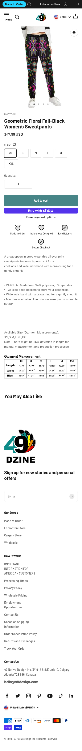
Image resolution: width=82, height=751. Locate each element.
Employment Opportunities (13, 605)
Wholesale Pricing (16, 595)
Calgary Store (13, 535)
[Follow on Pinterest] (39, 696)
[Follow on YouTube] (50, 696)
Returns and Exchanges (19, 641)
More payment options (41, 217)
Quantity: (10, 175)
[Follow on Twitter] (18, 696)
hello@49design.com (21, 681)
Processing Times (16, 581)
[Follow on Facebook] (7, 696)
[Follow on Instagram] (28, 696)
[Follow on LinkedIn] (71, 696)
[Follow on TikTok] (60, 696)
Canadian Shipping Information (16, 624)
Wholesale (11, 542)
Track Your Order (15, 648)
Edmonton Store (50, 4)
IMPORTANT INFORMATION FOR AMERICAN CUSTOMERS (19, 568)
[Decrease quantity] (9, 184)
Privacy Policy (13, 588)
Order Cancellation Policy (20, 634)
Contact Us (11, 614)
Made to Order (14, 4)
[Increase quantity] (27, 184)
